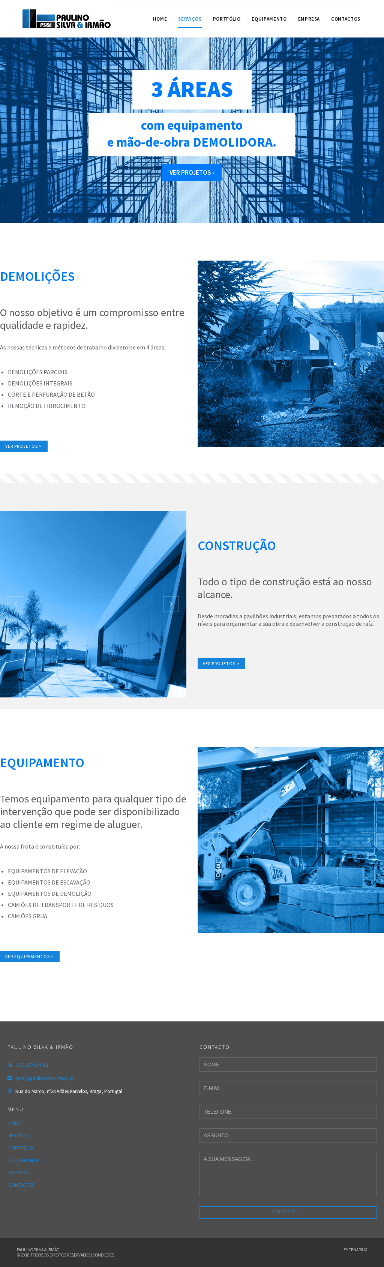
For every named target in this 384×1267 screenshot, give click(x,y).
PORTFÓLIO (21, 1148)
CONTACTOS (21, 1185)
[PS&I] (66, 18)
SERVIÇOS (19, 1135)
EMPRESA (18, 1173)
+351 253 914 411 (28, 1065)
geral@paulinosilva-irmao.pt (41, 1078)
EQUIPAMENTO (24, 1160)
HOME (15, 1123)
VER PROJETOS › (192, 172)
